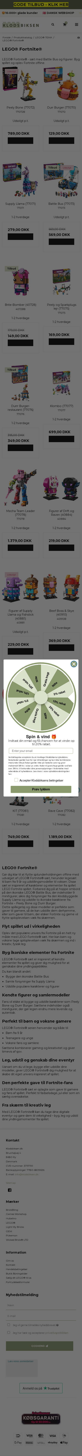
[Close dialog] (74, 664)
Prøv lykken (41, 789)
